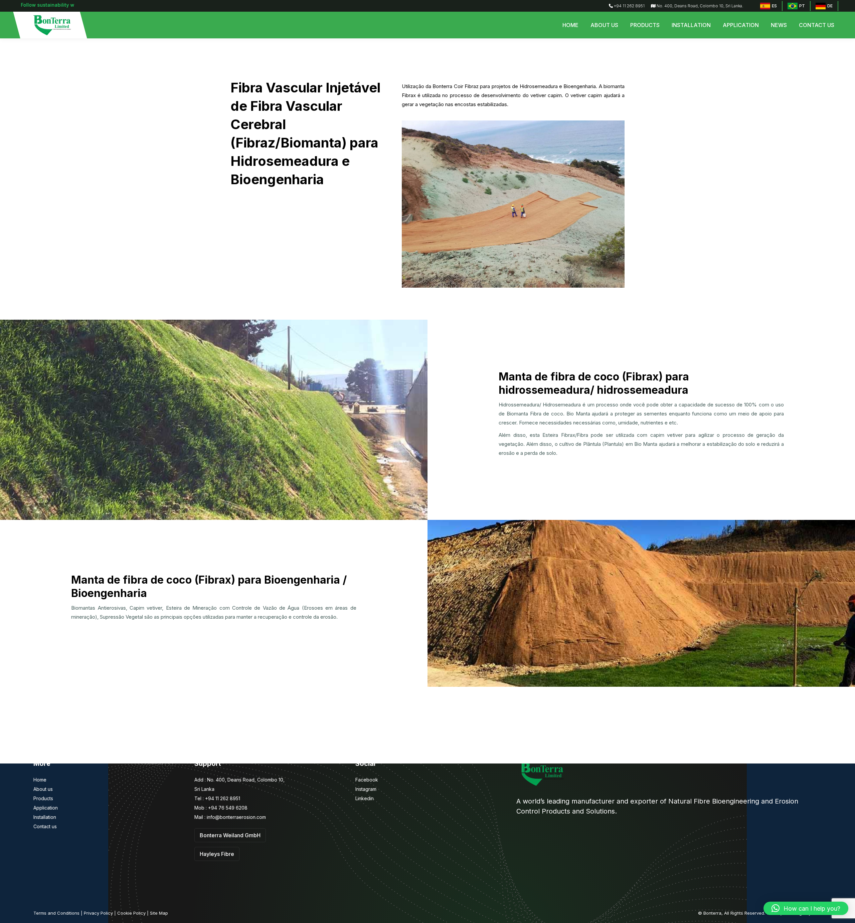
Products (43, 798)
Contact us (45, 826)
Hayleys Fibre (217, 854)
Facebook (366, 780)
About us (43, 789)
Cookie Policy (131, 913)
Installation (44, 817)
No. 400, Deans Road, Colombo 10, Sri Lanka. (699, 5)
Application (45, 808)
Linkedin (364, 798)
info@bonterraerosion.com (236, 817)
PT (802, 5)
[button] (805, 908)
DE (830, 5)
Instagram (365, 789)
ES (774, 5)
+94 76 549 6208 (227, 808)
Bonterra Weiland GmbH (230, 835)
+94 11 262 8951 (629, 5)
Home (39, 780)
